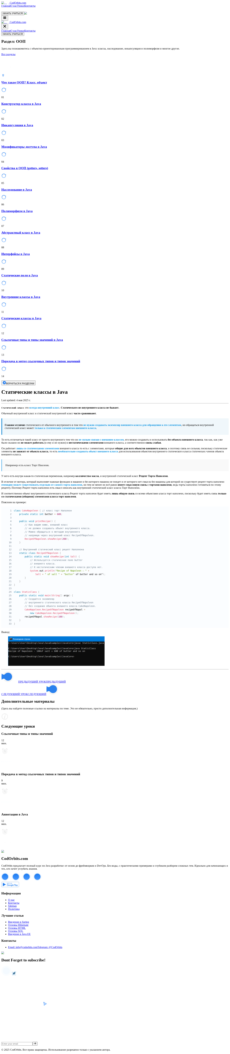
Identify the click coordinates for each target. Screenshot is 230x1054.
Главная (5, 5)
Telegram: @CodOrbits (49, 947)
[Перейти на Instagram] (39, 879)
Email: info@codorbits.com (22, 947)
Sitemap (12, 906)
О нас (13, 5)
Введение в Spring (18, 922)
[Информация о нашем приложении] (10, 886)
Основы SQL (15, 931)
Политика (14, 909)
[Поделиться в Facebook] (6, 879)
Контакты (30, 5)
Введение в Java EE (19, 934)
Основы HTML (17, 928)
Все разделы (8, 54)
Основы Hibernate (18, 925)
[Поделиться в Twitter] (17, 879)
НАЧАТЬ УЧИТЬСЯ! (13, 13)
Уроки (20, 5)
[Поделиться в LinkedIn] (28, 879)
